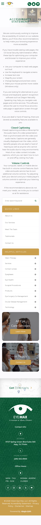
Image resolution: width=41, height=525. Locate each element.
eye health (9, 280)
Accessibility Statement (21, 504)
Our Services (10, 223)
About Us (8, 216)
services (8, 263)
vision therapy (10, 258)
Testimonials (9, 236)
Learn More (20, 331)
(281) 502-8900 (20, 459)
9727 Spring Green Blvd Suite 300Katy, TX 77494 (20, 443)
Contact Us (9, 243)
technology (9, 307)
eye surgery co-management (16, 296)
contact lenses (11, 269)
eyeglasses (9, 274)
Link (20, 388)
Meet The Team (11, 229)
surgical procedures (13, 285)
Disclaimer (19, 506)
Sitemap (29, 506)
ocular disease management (16, 302)
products (8, 291)
